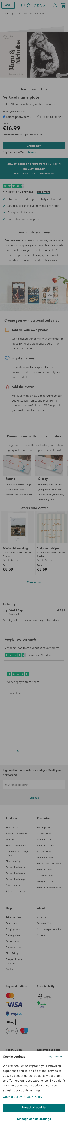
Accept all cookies (34, 1107)
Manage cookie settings (34, 1119)
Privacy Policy (32, 1096)
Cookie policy (12, 1096)
